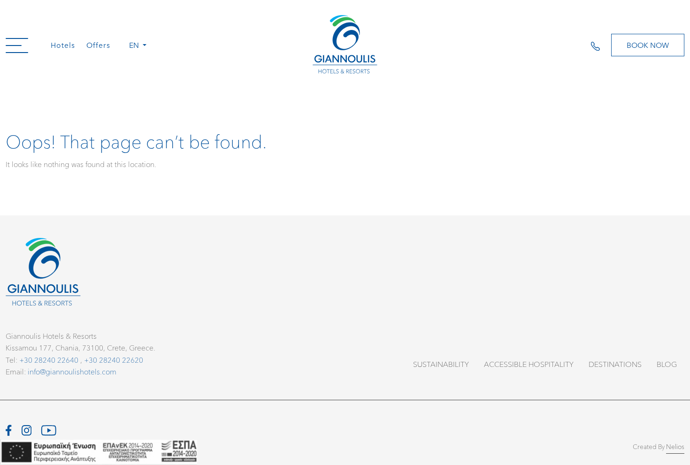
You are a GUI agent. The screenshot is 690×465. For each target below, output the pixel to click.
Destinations (615, 363)
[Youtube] (48, 428)
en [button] (135, 44)
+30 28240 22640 (48, 359)
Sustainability (441, 363)
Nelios (675, 446)
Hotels (63, 44)
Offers (98, 44)
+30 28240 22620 (113, 359)
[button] (17, 45)
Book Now (648, 44)
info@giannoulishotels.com (72, 371)
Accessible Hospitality (529, 363)
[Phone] (601, 45)
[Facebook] (9, 428)
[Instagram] (26, 428)
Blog (667, 363)
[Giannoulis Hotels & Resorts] (345, 45)
